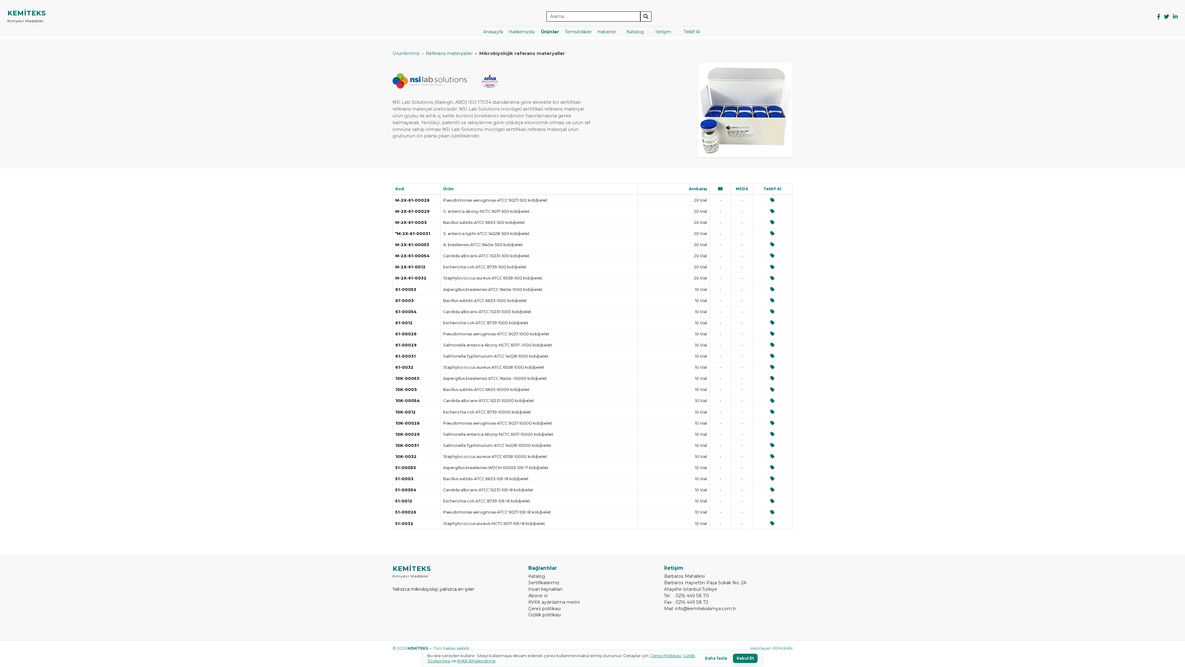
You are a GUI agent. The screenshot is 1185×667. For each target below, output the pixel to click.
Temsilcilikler (578, 32)
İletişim (663, 32)
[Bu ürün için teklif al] (772, 200)
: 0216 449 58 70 (686, 595)
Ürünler (550, 32)
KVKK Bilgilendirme (476, 660)
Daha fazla (716, 658)
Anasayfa (493, 32)
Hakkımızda (521, 32)
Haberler (606, 32)
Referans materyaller (449, 53)
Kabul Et (745, 658)
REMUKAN (782, 648)
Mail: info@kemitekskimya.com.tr (700, 608)
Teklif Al (692, 32)
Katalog (635, 32)
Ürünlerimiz (406, 53)
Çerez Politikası (665, 655)
